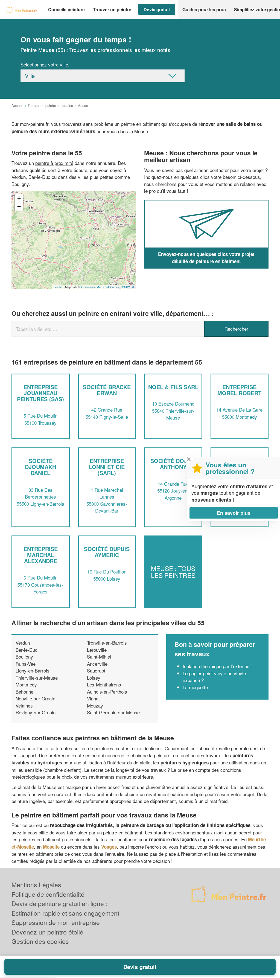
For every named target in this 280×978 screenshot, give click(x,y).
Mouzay (95, 705)
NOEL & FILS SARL (173, 387)
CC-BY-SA (128, 287)
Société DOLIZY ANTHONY (173, 464)
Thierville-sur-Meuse (37, 677)
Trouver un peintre (42, 105)
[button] (66, 9)
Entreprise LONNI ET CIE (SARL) (107, 467)
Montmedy (26, 684)
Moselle (51, 846)
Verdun (23, 642)
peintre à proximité (54, 162)
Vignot (93, 698)
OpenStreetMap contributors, (101, 287)
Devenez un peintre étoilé (47, 931)
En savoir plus (233, 512)
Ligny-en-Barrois (32, 670)
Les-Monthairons (104, 684)
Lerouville (97, 649)
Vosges (109, 846)
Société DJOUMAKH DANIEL (40, 467)
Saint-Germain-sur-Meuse (113, 712)
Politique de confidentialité (47, 894)
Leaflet (58, 287)
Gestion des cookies (40, 941)
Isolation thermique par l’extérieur (217, 666)
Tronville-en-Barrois (107, 642)
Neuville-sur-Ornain (35, 698)
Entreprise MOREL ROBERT (239, 390)
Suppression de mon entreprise (55, 922)
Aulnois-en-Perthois (107, 691)
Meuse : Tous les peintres (173, 572)
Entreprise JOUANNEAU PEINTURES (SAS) (40, 393)
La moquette (195, 687)
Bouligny (24, 656)
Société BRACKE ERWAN (107, 390)
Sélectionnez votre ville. (45, 64)
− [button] (19, 206)
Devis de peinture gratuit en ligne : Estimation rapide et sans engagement (65, 908)
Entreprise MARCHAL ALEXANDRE (41, 555)
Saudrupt (96, 670)
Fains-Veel (26, 663)
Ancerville (97, 663)
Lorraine (66, 105)
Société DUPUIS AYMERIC (107, 552)
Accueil (17, 105)
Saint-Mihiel (99, 656)
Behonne (24, 691)
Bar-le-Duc (26, 649)
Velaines (24, 705)
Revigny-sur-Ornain (36, 712)
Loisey (93, 677)
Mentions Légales (36, 884)
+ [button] (19, 198)
